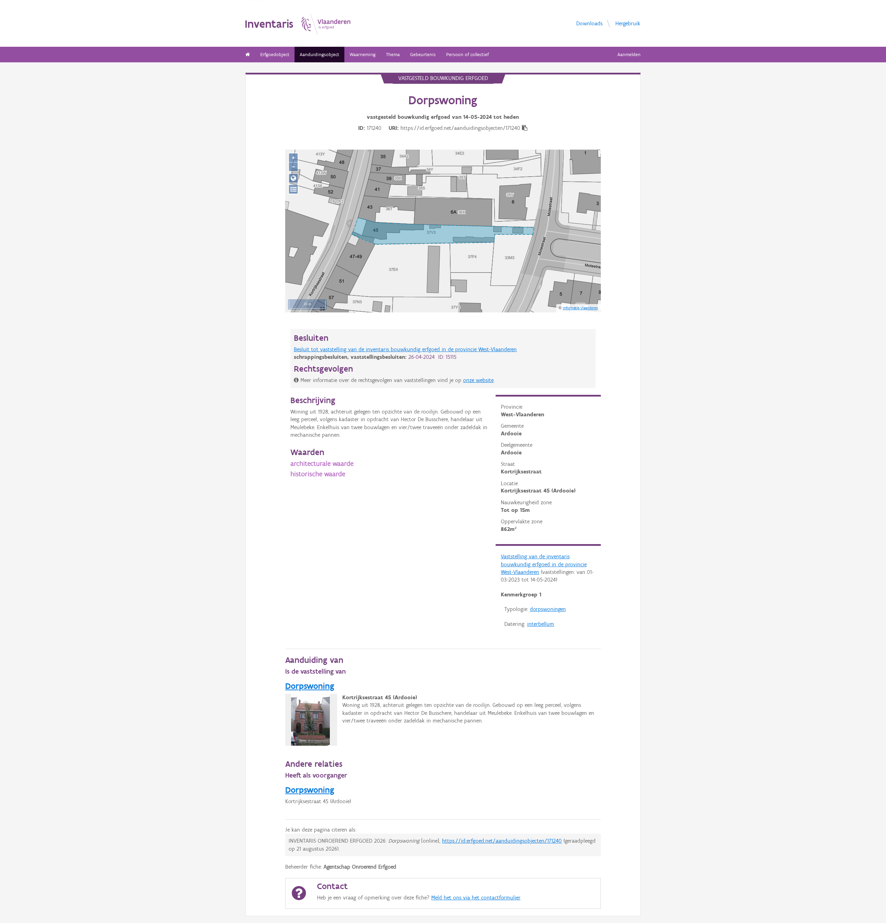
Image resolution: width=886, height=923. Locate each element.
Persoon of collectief (467, 54)
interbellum (540, 624)
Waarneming (363, 54)
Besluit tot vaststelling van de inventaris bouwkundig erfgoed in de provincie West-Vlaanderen (405, 349)
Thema (393, 54)
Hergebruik (627, 23)
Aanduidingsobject (319, 54)
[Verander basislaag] (293, 189)
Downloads (589, 23)
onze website (478, 380)
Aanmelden (629, 54)
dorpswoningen (548, 609)
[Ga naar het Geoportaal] (293, 178)
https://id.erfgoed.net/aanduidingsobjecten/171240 (502, 840)
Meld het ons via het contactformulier (475, 897)
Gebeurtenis (423, 54)
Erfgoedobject (274, 54)
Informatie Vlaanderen (580, 307)
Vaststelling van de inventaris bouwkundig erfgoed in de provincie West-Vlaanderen (544, 564)
